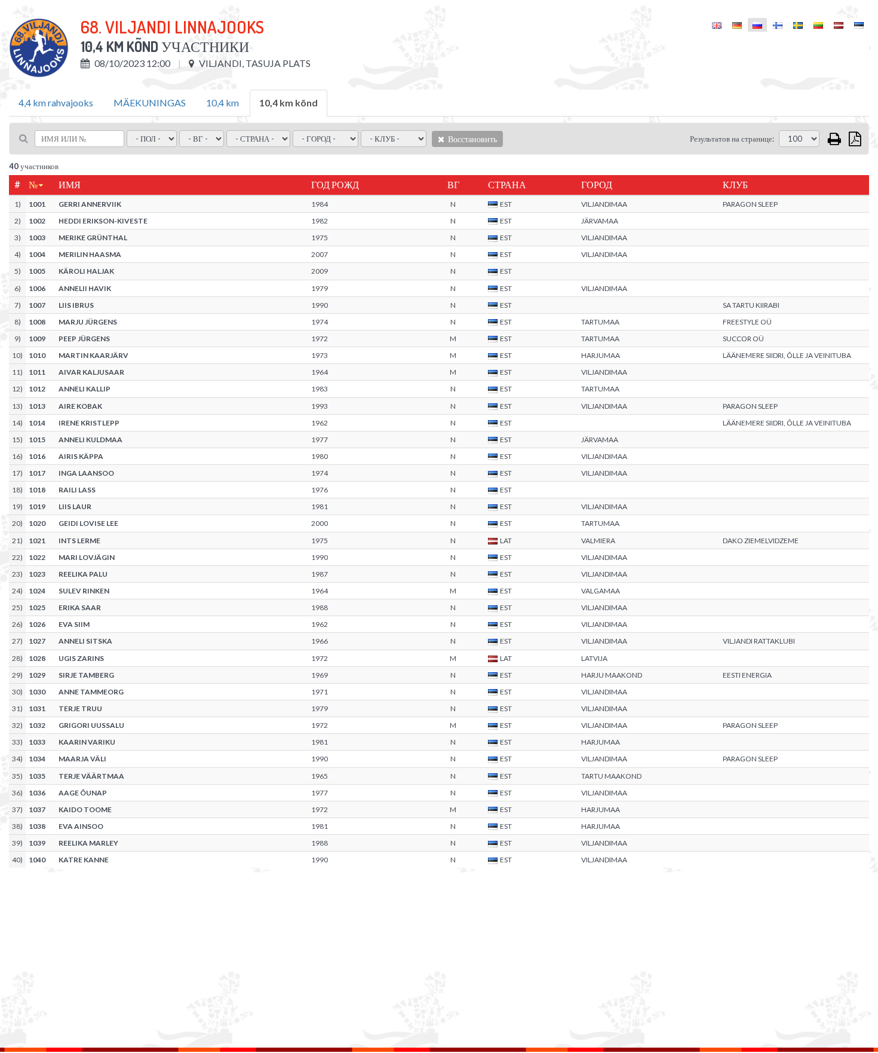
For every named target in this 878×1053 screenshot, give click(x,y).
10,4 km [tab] (222, 102)
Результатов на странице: (732, 138)
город (596, 185)
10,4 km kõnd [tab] (288, 102)
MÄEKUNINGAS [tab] (149, 102)
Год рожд (335, 185)
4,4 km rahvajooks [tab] (56, 102)
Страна (507, 185)
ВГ (453, 185)
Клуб (735, 185)
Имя (70, 185)
